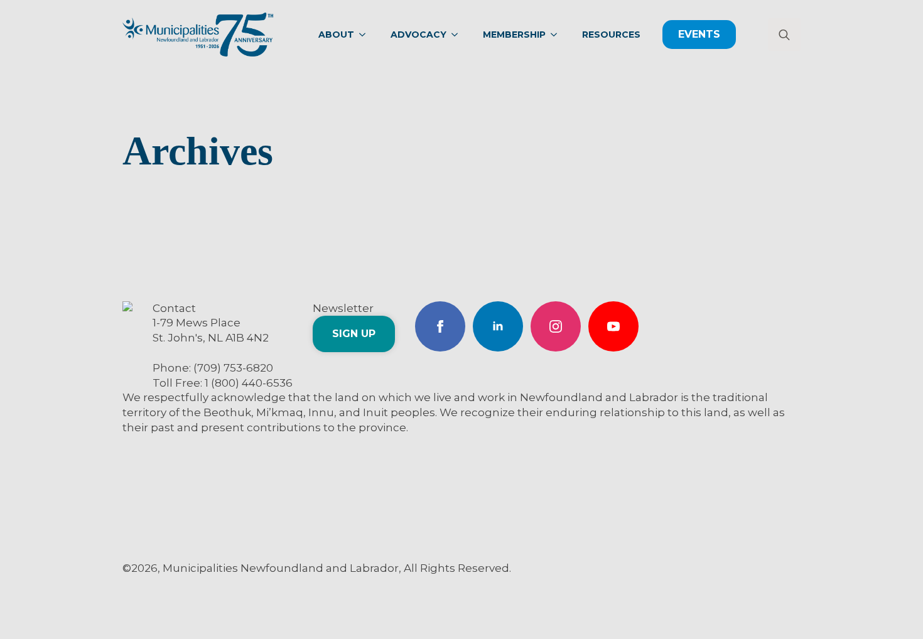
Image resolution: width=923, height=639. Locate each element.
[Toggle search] (784, 34)
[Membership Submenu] (557, 34)
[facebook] (440, 326)
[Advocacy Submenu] (458, 34)
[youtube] (613, 326)
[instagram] (556, 326)
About (336, 34)
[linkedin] (498, 326)
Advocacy (418, 34)
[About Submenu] (366, 34)
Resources (611, 34)
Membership (514, 34)
